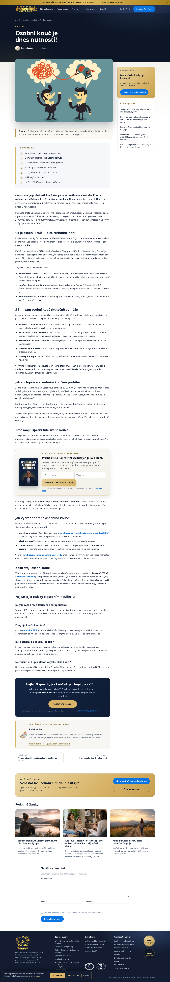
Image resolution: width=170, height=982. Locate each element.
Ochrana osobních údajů (117, 977)
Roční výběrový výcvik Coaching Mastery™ (67, 951)
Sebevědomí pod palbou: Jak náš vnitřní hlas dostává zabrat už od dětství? (134, 137)
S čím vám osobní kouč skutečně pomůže (43, 157)
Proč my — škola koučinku (124, 941)
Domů (17, 20)
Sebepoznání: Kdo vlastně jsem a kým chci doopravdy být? (136, 110)
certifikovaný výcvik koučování (90, 711)
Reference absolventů (63, 956)
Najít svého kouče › (63, 703)
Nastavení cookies (149, 977)
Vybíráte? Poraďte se (144, 9)
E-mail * (89, 901)
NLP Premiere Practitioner (94, 944)
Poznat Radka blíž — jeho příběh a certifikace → (49, 744)
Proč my (75, 9)
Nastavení (86, 975)
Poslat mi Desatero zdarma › (59, 482)
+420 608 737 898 (125, 9)
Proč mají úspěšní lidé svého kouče (40, 167)
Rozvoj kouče (62, 9)
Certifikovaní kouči (121, 948)
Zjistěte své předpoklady (64, 947)
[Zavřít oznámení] (167, 2)
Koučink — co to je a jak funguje (67, 962)
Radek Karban (27, 48)
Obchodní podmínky (134, 977)
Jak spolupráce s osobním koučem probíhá (44, 162)
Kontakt (103, 9)
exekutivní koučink (25, 576)
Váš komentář (46, 879)
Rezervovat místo (115, 2)
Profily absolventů (62, 959)
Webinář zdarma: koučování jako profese (67, 942)
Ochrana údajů (35, 976)
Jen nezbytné (73, 975)
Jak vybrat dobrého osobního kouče (41, 172)
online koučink (29, 630)
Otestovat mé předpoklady (134, 92)
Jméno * (44, 901)
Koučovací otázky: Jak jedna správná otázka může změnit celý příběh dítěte (135, 119)
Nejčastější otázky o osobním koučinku (42, 182)
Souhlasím (57, 975)
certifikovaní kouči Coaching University (42, 554)
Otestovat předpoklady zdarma (131, 781)
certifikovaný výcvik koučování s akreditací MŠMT (85, 532)
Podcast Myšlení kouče (122, 951)
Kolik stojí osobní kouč (35, 177)
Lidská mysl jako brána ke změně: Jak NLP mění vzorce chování (135, 145)
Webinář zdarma (131, 789)
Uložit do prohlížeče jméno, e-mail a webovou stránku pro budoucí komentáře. (74, 912)
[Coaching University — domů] (26, 9)
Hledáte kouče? (89, 9)
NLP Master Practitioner (93, 948)
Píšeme (117, 954)
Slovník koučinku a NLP (123, 958)
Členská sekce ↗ (120, 965)
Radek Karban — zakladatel (124, 944)
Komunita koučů (91, 951)
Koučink (26, 20)
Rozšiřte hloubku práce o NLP (96, 941)
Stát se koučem (46, 9)
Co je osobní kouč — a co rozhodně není (43, 153)
